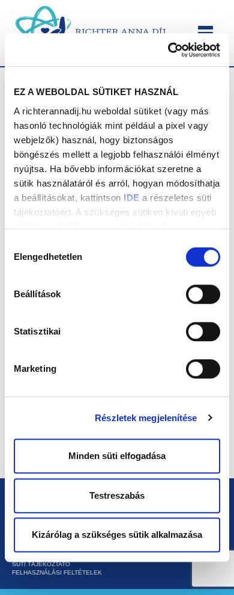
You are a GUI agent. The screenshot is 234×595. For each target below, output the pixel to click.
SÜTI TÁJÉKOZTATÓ (41, 564)
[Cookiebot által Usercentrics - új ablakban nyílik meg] (168, 50)
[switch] (203, 294)
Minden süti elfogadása (117, 456)
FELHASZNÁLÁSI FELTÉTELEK (57, 572)
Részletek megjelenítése (146, 418)
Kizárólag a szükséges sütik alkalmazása (117, 534)
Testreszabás (117, 495)
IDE (132, 198)
